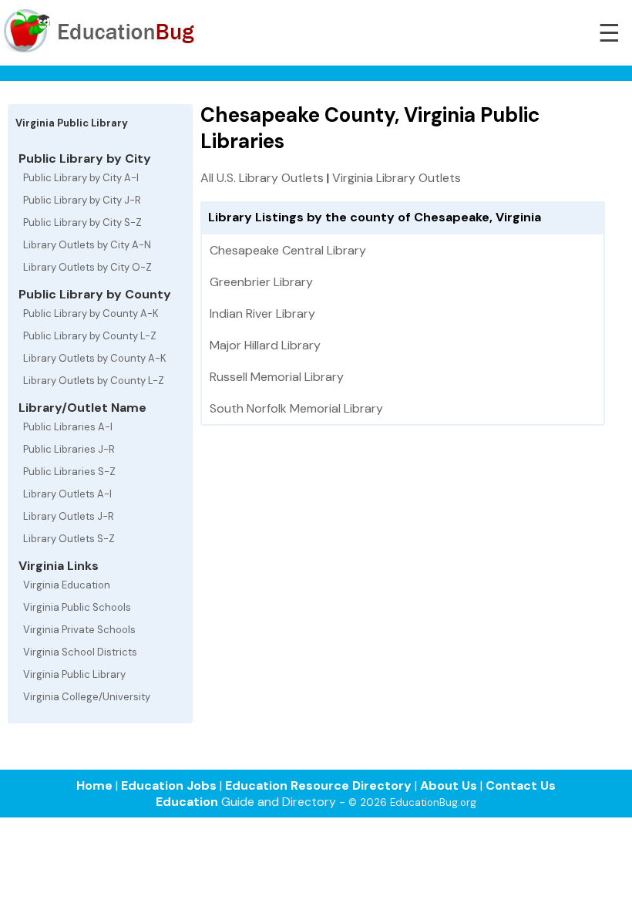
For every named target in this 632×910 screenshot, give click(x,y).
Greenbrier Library (261, 282)
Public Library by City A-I (81, 177)
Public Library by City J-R (82, 200)
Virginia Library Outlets (396, 178)
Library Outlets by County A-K (94, 358)
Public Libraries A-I (68, 426)
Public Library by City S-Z (82, 222)
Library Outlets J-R (68, 516)
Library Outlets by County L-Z (93, 380)
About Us (448, 785)
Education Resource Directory (318, 785)
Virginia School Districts (80, 652)
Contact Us (521, 785)
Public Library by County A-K (91, 313)
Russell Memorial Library (277, 377)
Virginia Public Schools (77, 607)
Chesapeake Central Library (288, 250)
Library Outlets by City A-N (87, 244)
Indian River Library (262, 313)
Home (94, 785)
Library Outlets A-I (67, 494)
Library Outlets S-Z (69, 538)
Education (187, 802)
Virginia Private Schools (79, 629)
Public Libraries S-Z (69, 471)
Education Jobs (169, 785)
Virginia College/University (86, 696)
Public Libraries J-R (69, 449)
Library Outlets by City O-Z (87, 267)
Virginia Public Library (74, 674)
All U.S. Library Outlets (262, 178)
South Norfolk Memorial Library (296, 408)
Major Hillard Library (265, 345)
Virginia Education (66, 585)
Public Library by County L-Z (89, 335)
